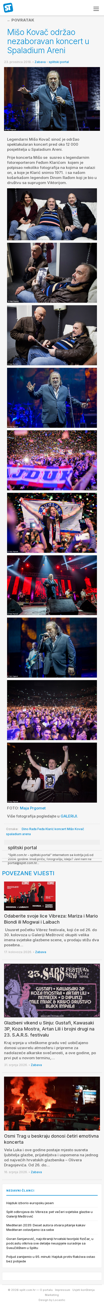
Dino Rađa (29, 829)
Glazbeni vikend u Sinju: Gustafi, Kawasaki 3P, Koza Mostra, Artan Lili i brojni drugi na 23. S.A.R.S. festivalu (49, 1029)
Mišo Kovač (75, 829)
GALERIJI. (69, 816)
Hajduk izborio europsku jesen (30, 1203)
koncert (60, 829)
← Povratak (20, 20)
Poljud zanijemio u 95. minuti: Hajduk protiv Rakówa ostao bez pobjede (50, 1259)
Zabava (40, 62)
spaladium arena (18, 834)
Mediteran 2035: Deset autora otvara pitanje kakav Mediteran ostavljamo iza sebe (45, 1227)
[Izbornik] (96, 9)
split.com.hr (8, 8)
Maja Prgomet (33, 808)
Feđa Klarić (45, 829)
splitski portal (59, 62)
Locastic (59, 1300)
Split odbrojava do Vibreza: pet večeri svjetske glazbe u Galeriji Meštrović (49, 1214)
